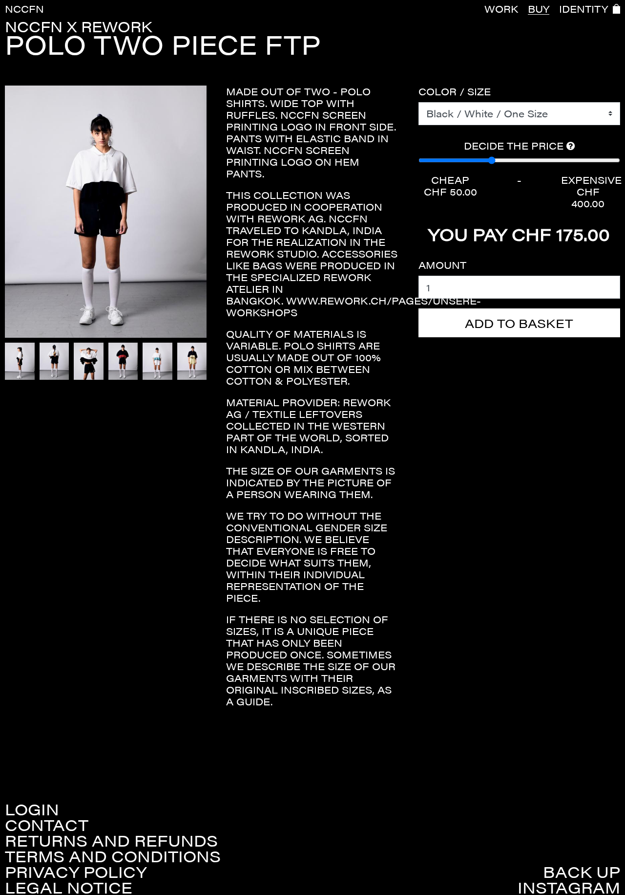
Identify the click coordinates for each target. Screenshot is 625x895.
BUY (538, 9)
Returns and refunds (111, 840)
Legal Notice (68, 887)
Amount (442, 265)
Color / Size (454, 91)
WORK (501, 9)
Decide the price (515, 146)
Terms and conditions (113, 856)
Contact (46, 824)
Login (32, 809)
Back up (581, 871)
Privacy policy (75, 871)
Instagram (569, 887)
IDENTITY (583, 9)
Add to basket (519, 322)
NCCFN (24, 8)
